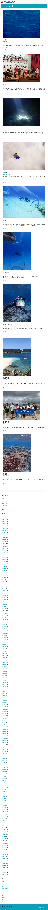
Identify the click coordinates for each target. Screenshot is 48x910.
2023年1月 (4, 593)
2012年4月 (4, 822)
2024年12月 (4, 552)
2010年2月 (4, 869)
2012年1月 (4, 827)
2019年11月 (4, 662)
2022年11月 (4, 597)
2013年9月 (4, 791)
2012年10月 (4, 811)
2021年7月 (4, 626)
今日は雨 (6, 272)
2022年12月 (4, 595)
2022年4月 (4, 610)
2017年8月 (4, 711)
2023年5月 (4, 586)
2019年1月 (4, 680)
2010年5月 (4, 863)
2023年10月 (4, 577)
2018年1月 (4, 702)
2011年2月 (4, 847)
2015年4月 (4, 762)
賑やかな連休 (7, 324)
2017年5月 (4, 717)
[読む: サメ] (21, 23)
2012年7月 (4, 816)
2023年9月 (4, 579)
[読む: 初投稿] (17, 452)
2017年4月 (4, 718)
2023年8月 (4, 581)
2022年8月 (4, 602)
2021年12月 (4, 617)
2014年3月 (4, 782)
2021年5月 (4, 630)
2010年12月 (4, 851)
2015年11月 (4, 749)
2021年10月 (4, 621)
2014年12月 (4, 766)
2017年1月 (4, 724)
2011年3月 (4, 845)
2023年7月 (4, 583)
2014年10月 (4, 769)
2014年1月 (4, 784)
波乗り (3, 894)
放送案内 (6, 378)
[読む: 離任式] (21, 67)
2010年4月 (4, 865)
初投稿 (5, 474)
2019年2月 (4, 679)
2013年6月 (4, 796)
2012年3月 (4, 823)
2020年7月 (4, 648)
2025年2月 (4, 548)
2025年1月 (4, 550)
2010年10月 (4, 854)
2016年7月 (4, 735)
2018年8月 (4, 689)
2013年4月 (4, 800)
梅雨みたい (6, 172)
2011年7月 (4, 838)
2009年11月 (4, 874)
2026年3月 (4, 525)
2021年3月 (4, 633)
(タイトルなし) (4, 498)
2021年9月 (4, 622)
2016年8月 (4, 733)
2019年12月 (4, 660)
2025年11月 (4, 532)
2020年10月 (4, 642)
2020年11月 (4, 641)
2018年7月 (4, 691)
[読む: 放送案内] (17, 356)
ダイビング (9, 41)
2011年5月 (4, 842)
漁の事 (3, 901)
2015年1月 (4, 764)
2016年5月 (4, 738)
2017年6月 (4, 715)
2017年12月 (4, 704)
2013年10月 (4, 789)
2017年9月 (4, 709)
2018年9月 (4, 688)
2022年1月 (4, 615)
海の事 (3, 897)
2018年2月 (4, 700)
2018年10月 (4, 686)
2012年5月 (4, 820)
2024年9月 (4, 557)
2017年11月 (4, 706)
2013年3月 (4, 802)
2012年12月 (4, 807)
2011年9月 (4, 834)
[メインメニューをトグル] (46, 2)
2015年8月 (4, 755)
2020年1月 (4, 659)
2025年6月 (4, 541)
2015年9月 (4, 753)
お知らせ (3, 881)
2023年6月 (4, 584)
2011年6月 (4, 840)
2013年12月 (4, 785)
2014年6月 (4, 776)
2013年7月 (4, 794)
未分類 (8, 85)
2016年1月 (4, 746)
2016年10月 (4, 729)
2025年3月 (4, 546)
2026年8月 (4, 516)
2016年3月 (4, 742)
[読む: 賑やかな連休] (17, 303)
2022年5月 (4, 608)
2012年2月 (4, 825)
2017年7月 (4, 713)
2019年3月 (4, 677)
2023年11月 (4, 575)
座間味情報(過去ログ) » (38, 905)
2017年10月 (4, 708)
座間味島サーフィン (5, 888)
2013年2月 (4, 804)
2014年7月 (4, 775)
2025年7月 (4, 539)
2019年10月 (4, 664)
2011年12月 (4, 829)
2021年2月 (4, 635)
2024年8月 (4, 559)
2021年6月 (4, 628)
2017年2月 (4, 722)
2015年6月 (4, 758)
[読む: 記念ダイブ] (24, 201)
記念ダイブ (6, 220)
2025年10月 (4, 534)
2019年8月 (4, 668)
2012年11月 (4, 809)
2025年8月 (4, 537)
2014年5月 (4, 778)
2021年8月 (4, 624)
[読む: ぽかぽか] (21, 111)
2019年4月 (4, 675)
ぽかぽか (6, 128)
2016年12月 (4, 726)
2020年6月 (4, 650)
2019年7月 (4, 669)
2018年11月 (4, 684)
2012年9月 (4, 813)
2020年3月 (4, 655)
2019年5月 (4, 673)
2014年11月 (4, 767)
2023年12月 (4, 574)
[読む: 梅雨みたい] (24, 156)
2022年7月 (4, 604)
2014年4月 (4, 780)
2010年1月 (4, 871)
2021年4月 (4, 631)
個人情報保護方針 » (41, 907)
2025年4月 (4, 545)
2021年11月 (4, 619)
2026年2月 (4, 526)
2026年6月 (4, 519)
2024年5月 (4, 564)
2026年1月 (4, 528)
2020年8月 (4, 646)
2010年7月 (4, 860)
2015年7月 (4, 756)
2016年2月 (4, 744)
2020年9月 (4, 644)
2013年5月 (4, 798)
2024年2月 (4, 570)
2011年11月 (4, 831)
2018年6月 (4, 693)
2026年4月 (4, 523)
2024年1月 (4, 572)
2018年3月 (4, 699)
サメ (4, 40)
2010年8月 (4, 858)
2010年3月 (4, 867)
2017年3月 (4, 720)
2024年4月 (4, 566)
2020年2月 (4, 657)
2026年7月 (4, 517)
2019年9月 (4, 666)
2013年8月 (4, 793)
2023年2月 (4, 592)
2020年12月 (4, 639)
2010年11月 (4, 852)
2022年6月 (4, 606)
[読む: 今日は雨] (17, 251)
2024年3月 (4, 568)
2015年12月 (4, 747)
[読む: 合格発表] (21, 405)
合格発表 (6, 422)
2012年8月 (4, 814)
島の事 (3, 886)
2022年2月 (4, 613)
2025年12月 (4, 530)
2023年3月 (4, 590)
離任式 (5, 84)
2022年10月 (4, 599)
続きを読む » (5, 49)
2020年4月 (4, 653)
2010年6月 (4, 861)
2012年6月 (4, 818)
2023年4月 (4, 588)
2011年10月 (4, 833)
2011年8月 (4, 836)
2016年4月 (4, 740)
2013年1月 (4, 805)
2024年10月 (4, 555)
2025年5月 (4, 543)
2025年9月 (4, 535)
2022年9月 (4, 601)
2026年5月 (4, 521)
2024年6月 (4, 563)
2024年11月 (4, 554)
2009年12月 (4, 872)
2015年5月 (4, 760)
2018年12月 (4, 682)
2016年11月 (4, 727)
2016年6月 (4, 737)
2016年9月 (4, 731)
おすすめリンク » (45, 905)
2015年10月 (4, 751)
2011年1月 (4, 849)
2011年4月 (4, 843)
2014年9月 (4, 771)
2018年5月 (4, 695)
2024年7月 (4, 561)
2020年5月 (4, 651)
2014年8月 (4, 773)
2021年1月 (4, 637)
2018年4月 (4, 697)
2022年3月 (4, 612)
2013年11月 (4, 787)
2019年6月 (4, 671)
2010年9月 (4, 856)
